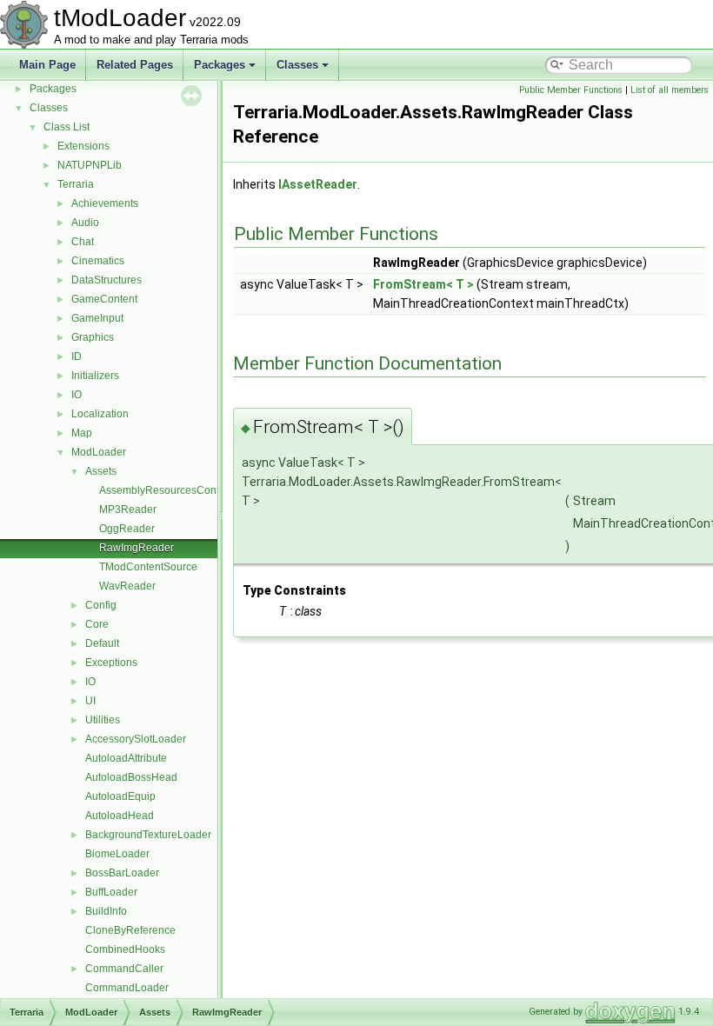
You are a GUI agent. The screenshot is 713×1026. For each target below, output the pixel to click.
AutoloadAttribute (126, 758)
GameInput (97, 318)
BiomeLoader (117, 854)
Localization (100, 414)
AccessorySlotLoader (135, 739)
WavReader (127, 586)
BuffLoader (111, 892)
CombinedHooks (125, 949)
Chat (82, 242)
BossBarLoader (122, 873)
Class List (66, 127)
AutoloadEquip (120, 796)
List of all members (669, 90)
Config (101, 605)
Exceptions (111, 662)
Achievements (104, 203)
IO (76, 395)
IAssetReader (317, 184)
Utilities (102, 720)
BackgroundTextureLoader (148, 835)
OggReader (127, 529)
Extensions (83, 146)
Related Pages (135, 64)
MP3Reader (128, 509)
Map (81, 433)
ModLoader (98, 452)
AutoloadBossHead (131, 777)
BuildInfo (106, 911)
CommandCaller (124, 969)
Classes (297, 64)
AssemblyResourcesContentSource (183, 490)
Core (97, 624)
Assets (101, 471)
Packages (219, 64)
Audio (85, 223)
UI (90, 701)
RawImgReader (136, 548)
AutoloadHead (119, 815)
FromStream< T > (423, 284)
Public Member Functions (571, 90)
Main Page (47, 64)
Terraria (75, 184)
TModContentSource (148, 567)
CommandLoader (127, 988)
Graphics (92, 337)
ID (76, 356)
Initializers (95, 376)
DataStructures (106, 280)
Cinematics (97, 261)
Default (102, 643)
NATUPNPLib (89, 165)
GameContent (104, 299)
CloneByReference (130, 930)
